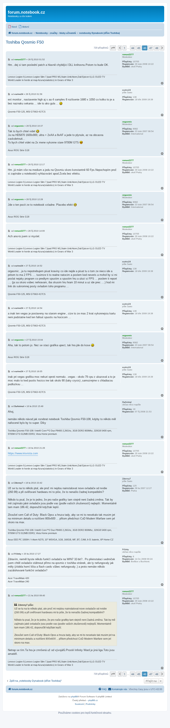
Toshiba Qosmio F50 (25, 42)
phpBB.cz (93, 700)
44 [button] (132, 48)
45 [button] (138, 48)
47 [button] (150, 48)
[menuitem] (12, 26)
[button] (113, 47)
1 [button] (124, 48)
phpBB (74, 696)
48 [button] (156, 48)
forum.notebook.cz (26, 12)
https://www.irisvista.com (23, 453)
